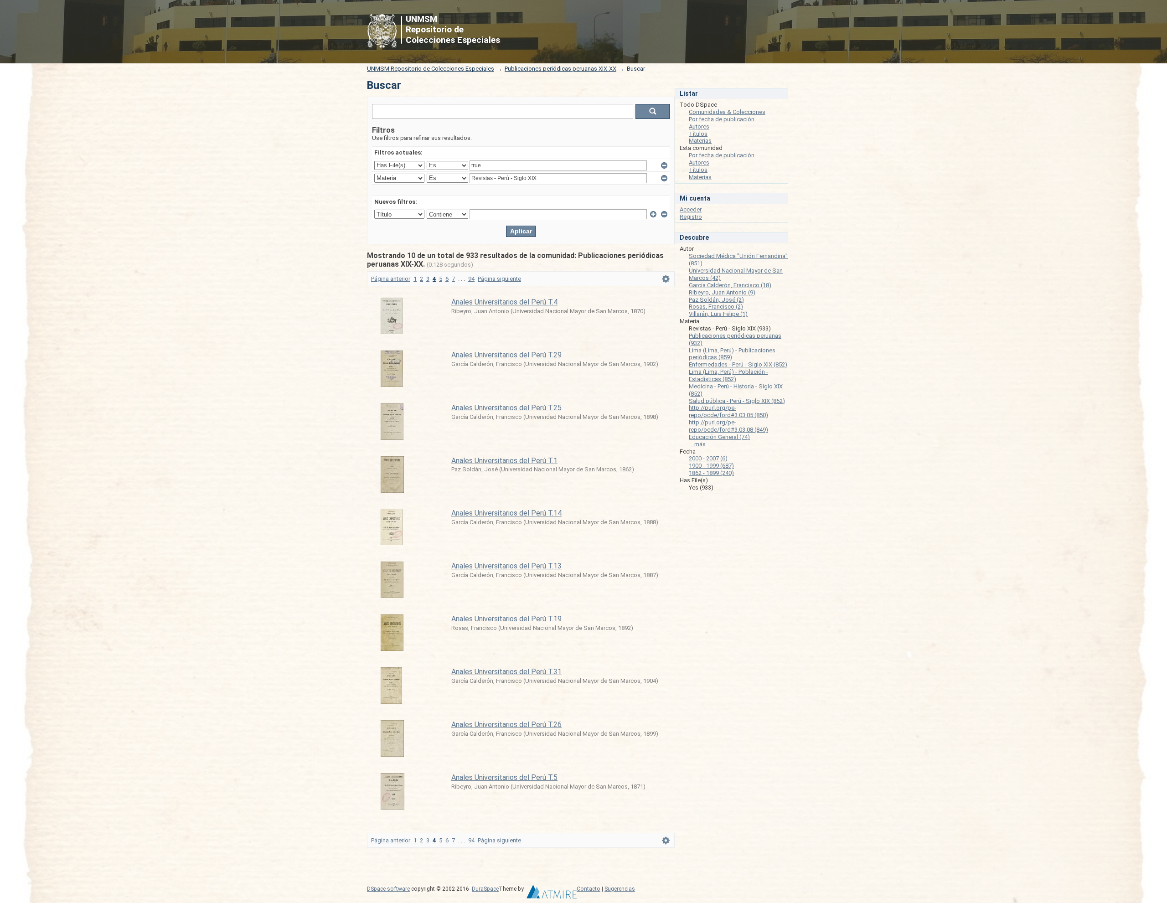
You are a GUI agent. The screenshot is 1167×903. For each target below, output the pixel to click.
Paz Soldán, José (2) (716, 299)
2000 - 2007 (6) (708, 458)
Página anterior (390, 278)
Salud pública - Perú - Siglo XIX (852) (737, 400)
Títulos (698, 133)
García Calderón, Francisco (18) (730, 285)
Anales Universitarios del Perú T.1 (504, 460)
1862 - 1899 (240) (711, 473)
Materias (700, 140)
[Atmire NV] (552, 894)
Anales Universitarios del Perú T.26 (506, 724)
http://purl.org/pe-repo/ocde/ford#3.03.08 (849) (728, 426)
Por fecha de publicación (721, 119)
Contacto (588, 889)
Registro (691, 216)
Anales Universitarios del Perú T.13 (506, 566)
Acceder (691, 209)
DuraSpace (485, 889)
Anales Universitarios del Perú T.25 (506, 407)
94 (471, 278)
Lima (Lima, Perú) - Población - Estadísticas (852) (728, 375)
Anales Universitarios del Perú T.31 (506, 671)
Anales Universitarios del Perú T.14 (506, 513)
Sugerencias (619, 889)
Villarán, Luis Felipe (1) (718, 313)
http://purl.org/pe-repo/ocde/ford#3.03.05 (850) (728, 411)
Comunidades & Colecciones (727, 111)
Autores (699, 126)
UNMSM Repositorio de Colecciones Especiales (430, 68)
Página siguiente (499, 278)
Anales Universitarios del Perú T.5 (504, 777)
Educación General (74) (719, 436)
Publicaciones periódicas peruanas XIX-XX (560, 68)
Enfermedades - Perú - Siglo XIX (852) (738, 364)
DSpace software (388, 889)
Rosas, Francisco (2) (716, 306)
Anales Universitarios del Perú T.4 (504, 302)
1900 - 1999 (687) (711, 465)
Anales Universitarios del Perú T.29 (506, 355)
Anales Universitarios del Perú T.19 (506, 618)
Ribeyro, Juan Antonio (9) (722, 292)
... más (697, 444)
